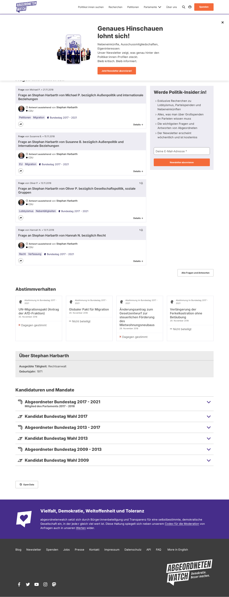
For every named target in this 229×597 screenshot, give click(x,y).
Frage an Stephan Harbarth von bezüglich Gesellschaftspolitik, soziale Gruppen (77, 190)
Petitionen (25, 117)
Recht (22, 254)
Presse (79, 549)
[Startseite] (26, 7)
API (148, 549)
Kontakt (94, 549)
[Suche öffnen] (184, 7)
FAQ (158, 549)
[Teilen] (20, 124)
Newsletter (33, 549)
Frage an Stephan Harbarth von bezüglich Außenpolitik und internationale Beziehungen (80, 97)
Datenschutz (132, 549)
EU (21, 164)
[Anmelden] (190, 7)
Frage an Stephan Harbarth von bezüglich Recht (62, 235)
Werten (81, 528)
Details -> (138, 124)
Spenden (52, 549)
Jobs (66, 549)
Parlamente (150, 7)
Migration (38, 117)
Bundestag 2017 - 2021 (63, 117)
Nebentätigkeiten (46, 211)
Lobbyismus (26, 211)
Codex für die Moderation (182, 523)
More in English (177, 549)
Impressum (111, 549)
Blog (18, 549)
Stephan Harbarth (67, 107)
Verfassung (34, 254)
